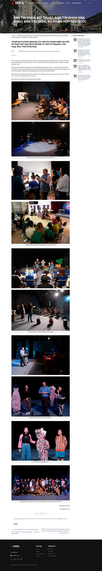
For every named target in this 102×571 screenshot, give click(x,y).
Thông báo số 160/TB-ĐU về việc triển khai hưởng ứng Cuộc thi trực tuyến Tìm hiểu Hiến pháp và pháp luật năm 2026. (84, 52)
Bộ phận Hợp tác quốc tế (49, 23)
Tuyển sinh (61, 3)
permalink (65, 518)
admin (12, 51)
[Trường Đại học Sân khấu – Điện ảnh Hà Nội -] (18, 3)
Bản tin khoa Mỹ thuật (33, 18)
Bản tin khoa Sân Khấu (35, 51)
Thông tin (45, 3)
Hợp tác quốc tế (51, 553)
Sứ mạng (38, 551)
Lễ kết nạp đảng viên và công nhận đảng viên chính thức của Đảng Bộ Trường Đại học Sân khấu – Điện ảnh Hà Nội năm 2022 (25, 531)
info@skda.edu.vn (15, 555)
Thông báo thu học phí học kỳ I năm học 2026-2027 (84, 60)
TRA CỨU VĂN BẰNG (76, 3)
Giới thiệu (37, 3)
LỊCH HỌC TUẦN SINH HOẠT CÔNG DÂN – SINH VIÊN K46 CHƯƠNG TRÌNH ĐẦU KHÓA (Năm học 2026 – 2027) (84, 68)
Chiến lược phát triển (40, 553)
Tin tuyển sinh (50, 551)
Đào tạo (53, 3)
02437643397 (14, 552)
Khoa (67, 3)
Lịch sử (37, 549)
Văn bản (37, 555)
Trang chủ (31, 3)
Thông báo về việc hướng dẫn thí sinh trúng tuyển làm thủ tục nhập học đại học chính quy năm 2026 (84, 77)
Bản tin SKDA (35, 21)
